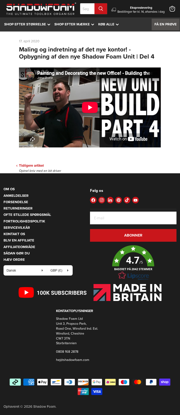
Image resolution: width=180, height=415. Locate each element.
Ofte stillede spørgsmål (27, 214)
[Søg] (100, 8)
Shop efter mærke (75, 24)
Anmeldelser (16, 195)
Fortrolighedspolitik (24, 221)
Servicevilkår (17, 227)
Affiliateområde (19, 246)
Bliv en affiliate (19, 240)
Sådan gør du (17, 253)
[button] (133, 263)
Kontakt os (14, 234)
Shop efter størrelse (28, 24)
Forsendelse (16, 202)
